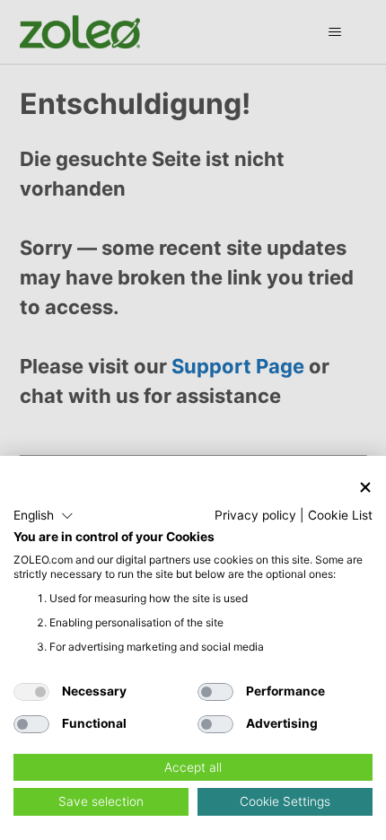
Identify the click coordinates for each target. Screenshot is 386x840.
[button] (43, 516)
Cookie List (340, 515)
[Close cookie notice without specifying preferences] (365, 487)
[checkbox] (31, 692)
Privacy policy (255, 515)
